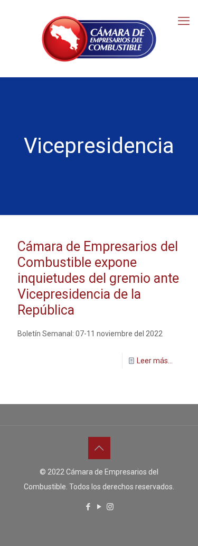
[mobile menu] (184, 21)
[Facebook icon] (88, 507)
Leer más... (155, 360)
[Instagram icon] (110, 507)
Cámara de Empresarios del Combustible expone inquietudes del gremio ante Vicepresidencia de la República (98, 278)
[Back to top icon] (99, 448)
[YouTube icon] (99, 507)
